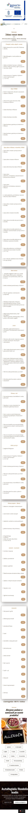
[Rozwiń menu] (14, 28)
